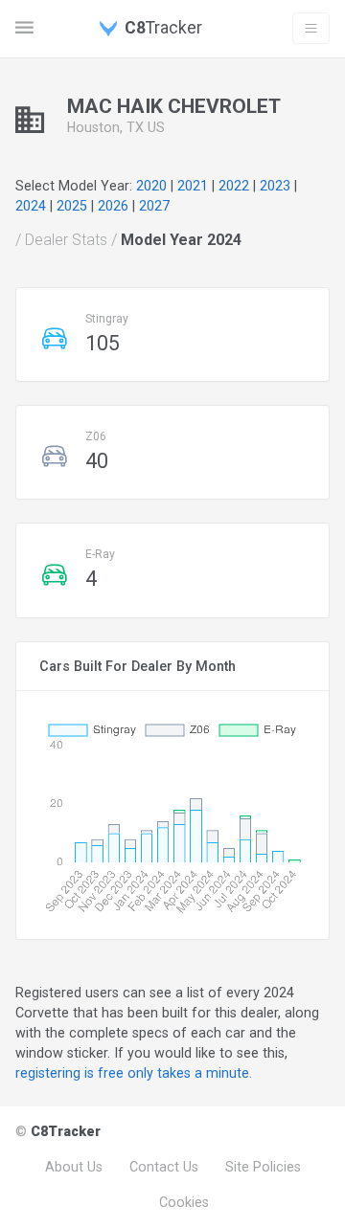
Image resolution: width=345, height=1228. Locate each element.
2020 (151, 185)
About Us (74, 1166)
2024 (30, 205)
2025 (72, 205)
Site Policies (263, 1166)
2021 (192, 185)
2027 (154, 205)
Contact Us (163, 1166)
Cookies (184, 1202)
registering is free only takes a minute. (133, 1073)
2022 (233, 185)
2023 (275, 185)
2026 (113, 205)
